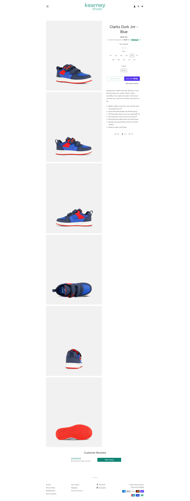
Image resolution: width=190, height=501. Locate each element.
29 (119, 59)
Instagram (102, 488)
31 (129, 59)
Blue (124, 70)
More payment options (132, 83)
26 (132, 55)
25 (127, 55)
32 (134, 59)
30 (124, 59)
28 (113, 59)
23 (116, 55)
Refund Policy (50, 491)
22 (111, 55)
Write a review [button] (109, 460)
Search (48, 485)
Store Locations (51, 494)
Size (124, 51)
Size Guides (75, 485)
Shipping (74, 488)
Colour (124, 66)
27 (137, 55)
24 (121, 55)
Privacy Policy (50, 488)
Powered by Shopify (137, 487)
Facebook (102, 485)
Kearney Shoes (139, 485)
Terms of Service (77, 491)
